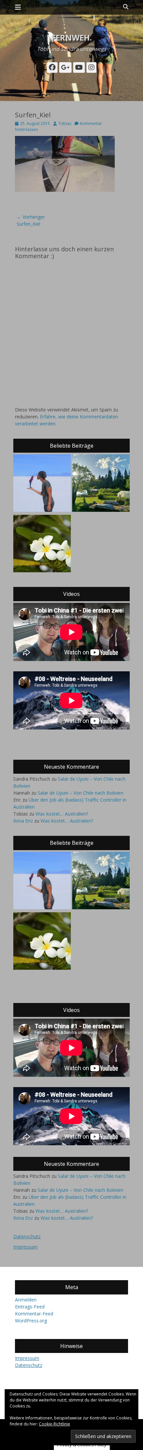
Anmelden (26, 1299)
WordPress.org (31, 1320)
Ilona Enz (23, 821)
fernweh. (71, 37)
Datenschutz (27, 1236)
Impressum (25, 1247)
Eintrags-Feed (30, 1306)
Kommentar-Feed (34, 1313)
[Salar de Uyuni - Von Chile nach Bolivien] (42, 483)
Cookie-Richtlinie (54, 1424)
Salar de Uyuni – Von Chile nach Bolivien (80, 793)
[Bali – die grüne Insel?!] (42, 544)
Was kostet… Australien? (62, 814)
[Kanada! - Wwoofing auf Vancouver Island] (101, 483)
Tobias (64, 123)
